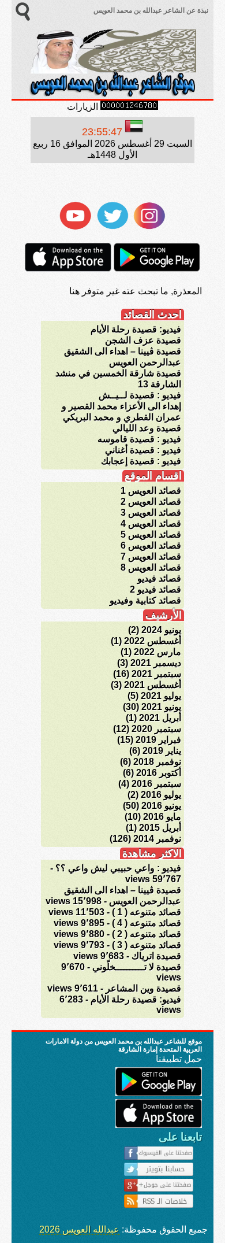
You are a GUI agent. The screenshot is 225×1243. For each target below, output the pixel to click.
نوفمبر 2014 (157, 839)
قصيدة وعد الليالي (146, 428)
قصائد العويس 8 (151, 567)
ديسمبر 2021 (155, 663)
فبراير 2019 (158, 740)
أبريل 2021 (160, 718)
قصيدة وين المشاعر (143, 988)
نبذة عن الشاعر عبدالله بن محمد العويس (150, 10)
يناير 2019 (161, 751)
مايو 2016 (162, 817)
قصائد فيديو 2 (155, 589)
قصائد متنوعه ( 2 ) (146, 934)
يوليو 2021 (161, 696)
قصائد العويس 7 (151, 556)
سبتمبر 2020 (156, 729)
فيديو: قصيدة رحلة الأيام (136, 329)
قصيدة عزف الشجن (143, 340)
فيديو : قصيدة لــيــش (140, 395)
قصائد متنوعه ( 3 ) (146, 945)
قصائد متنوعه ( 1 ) (146, 912)
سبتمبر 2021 (156, 674)
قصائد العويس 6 (151, 545)
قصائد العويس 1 (151, 490)
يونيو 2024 (161, 630)
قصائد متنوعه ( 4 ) (146, 923)
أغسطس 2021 (152, 685)
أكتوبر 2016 (158, 773)
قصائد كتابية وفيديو (145, 600)
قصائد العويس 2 (151, 501)
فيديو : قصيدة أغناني (143, 450)
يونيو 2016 (161, 806)
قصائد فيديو (159, 578)
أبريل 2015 (160, 828)
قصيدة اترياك (156, 956)
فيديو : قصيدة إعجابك (141, 461)
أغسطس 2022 (152, 641)
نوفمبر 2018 (157, 762)
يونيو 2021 (161, 707)
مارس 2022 (157, 652)
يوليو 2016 (161, 795)
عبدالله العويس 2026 (79, 1229)
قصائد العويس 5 (151, 534)
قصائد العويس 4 (151, 523)
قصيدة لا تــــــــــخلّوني (136, 967)
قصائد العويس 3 (151, 512)
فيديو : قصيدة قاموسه (139, 439)
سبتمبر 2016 (156, 784)
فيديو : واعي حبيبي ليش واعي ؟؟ (118, 868)
